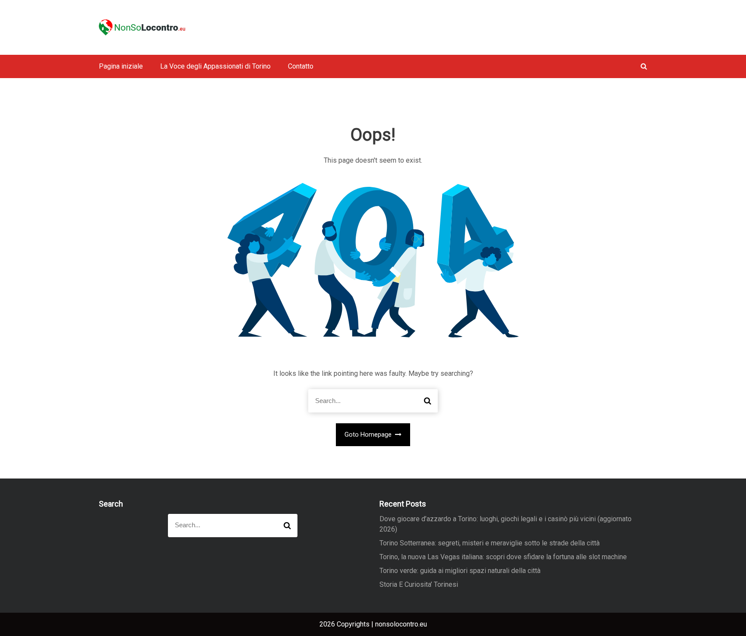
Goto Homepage (369, 434)
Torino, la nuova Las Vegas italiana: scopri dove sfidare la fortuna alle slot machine (503, 557)
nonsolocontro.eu (401, 624)
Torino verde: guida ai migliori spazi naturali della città (460, 571)
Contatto (300, 66)
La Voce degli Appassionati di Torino (215, 66)
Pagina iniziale (121, 66)
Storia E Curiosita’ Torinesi (418, 584)
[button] (644, 66)
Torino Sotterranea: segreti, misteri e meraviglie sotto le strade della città (489, 543)
